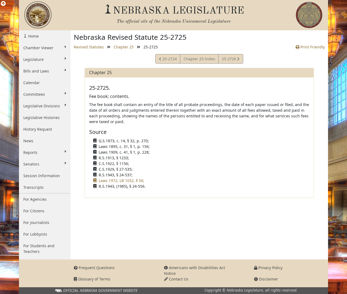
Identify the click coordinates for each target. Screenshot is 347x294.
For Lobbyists (35, 234)
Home (33, 36)
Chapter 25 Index (199, 58)
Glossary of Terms (93, 279)
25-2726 (229, 60)
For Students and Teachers (38, 248)
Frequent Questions (96, 267)
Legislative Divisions (41, 105)
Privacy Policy (269, 267)
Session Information (41, 175)
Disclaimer (268, 279)
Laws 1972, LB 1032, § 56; (121, 180)
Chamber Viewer (38, 47)
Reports (30, 152)
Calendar (31, 82)
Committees (34, 94)
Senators (31, 164)
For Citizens (33, 210)
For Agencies (35, 199)
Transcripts (33, 187)
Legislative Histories (41, 117)
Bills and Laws (36, 71)
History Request (37, 129)
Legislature (33, 59)
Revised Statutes (89, 46)
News (28, 140)
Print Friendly (312, 46)
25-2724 (169, 60)
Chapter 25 (124, 46)
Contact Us (178, 279)
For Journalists (36, 222)
